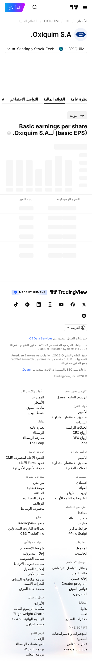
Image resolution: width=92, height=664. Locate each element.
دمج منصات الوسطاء (30, 644)
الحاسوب (81, 553)
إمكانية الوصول (33, 569)
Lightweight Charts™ (28, 614)
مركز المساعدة (33, 498)
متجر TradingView (30, 523)
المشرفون (80, 594)
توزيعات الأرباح (77, 493)
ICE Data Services (40, 338)
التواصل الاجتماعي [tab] (23, 99)
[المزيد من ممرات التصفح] (67, 21)
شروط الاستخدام (32, 548)
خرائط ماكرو (78, 528)
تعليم (83, 614)
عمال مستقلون (77, 644)
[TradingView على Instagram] (50, 304)
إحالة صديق (79, 578)
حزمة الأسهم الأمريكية (28, 468)
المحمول (81, 548)
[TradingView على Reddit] (84, 316)
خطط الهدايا (36, 413)
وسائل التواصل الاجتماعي (69, 568)
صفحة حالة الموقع (31, 589)
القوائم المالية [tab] (54, 99)
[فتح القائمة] (85, 7)
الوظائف (38, 503)
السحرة (82, 639)
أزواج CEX (80, 432)
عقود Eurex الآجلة (31, 463)
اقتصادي (81, 482)
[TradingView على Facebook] (72, 304)
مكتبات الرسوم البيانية (29, 608)
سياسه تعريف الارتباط (28, 564)
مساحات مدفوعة (75, 649)
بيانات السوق (35, 407)
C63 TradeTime (32, 533)
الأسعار (39, 402)
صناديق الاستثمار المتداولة (69, 417)
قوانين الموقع (78, 589)
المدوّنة (39, 493)
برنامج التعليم (35, 654)
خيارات (82, 523)
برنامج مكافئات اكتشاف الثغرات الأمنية (27, 581)
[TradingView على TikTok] (16, 304)
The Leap (36, 443)
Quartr (27, 369)
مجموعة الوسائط (32, 508)
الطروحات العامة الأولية (71, 498)
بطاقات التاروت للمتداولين (26, 528)
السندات (81, 422)
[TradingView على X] (84, 304)
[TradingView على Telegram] (27, 304)
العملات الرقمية (76, 427)
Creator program (74, 583)
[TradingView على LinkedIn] (38, 304)
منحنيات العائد (77, 518)
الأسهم (82, 412)
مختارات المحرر (76, 619)
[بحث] (35, 7)
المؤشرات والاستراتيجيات (69, 633)
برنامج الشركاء (34, 649)
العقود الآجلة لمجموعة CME (25, 457)
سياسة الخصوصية (32, 558)
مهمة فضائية (35, 488)
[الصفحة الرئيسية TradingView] (74, 7)
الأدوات (39, 603)
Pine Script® (77, 533)
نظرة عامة (36, 427)
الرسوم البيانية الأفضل (72, 397)
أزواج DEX (80, 438)
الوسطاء (38, 432)
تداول (83, 608)
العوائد (83, 488)
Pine (84, 443)
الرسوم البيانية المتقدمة (28, 619)
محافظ (82, 513)
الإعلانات (38, 639)
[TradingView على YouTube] (61, 304)
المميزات (38, 397)
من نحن (38, 482)
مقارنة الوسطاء (33, 438)
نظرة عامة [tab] (79, 99)
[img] (14, 49)
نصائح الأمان (35, 574)
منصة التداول (35, 624)
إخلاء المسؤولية (33, 553)
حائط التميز (79, 573)
